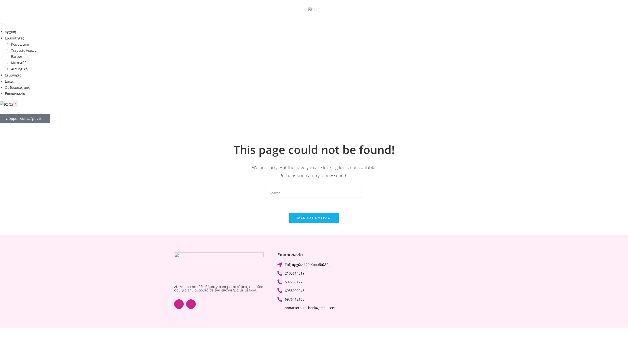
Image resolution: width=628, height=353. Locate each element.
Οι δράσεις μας (17, 87)
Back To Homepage (314, 217)
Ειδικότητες (14, 38)
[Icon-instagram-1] (191, 304)
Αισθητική (19, 69)
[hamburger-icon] (1, 23)
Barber (16, 56)
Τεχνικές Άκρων (24, 50)
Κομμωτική (20, 44)
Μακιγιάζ (18, 62)
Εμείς (9, 81)
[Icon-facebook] (179, 304)
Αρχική (10, 31)
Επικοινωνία (15, 93)
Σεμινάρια (13, 75)
